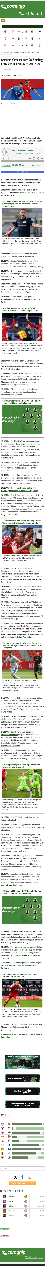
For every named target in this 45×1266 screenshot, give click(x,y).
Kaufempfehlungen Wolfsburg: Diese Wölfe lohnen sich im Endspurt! (21, 766)
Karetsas (12, 1197)
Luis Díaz (12, 1211)
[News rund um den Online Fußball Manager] (13, 6)
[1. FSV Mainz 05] (2, 1132)
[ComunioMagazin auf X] (37, 14)
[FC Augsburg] (2, 1157)
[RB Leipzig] (2, 1144)
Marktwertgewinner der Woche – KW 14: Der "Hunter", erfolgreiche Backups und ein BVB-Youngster (22, 645)
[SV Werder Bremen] (9, 1153)
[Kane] (4, 1201)
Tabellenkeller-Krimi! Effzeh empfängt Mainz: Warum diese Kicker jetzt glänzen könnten (21, 522)
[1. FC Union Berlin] (2, 1136)
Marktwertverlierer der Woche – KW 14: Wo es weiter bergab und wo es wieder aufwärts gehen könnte (22, 204)
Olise (11, 1206)
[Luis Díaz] (4, 1211)
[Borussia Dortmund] (2, 1149)
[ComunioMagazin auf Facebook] (41, 14)
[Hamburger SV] (9, 1149)
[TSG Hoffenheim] (9, 1140)
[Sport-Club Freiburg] (2, 1153)
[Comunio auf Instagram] (27, 14)
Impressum (28, 1256)
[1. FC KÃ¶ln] (2, 1140)
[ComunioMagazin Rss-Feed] (32, 14)
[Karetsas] (4, 1196)
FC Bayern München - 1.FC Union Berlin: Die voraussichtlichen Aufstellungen (21, 402)
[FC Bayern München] (26, 1201)
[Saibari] (4, 1215)
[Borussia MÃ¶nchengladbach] (9, 1144)
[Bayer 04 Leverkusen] (9, 1128)
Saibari (11, 1215)
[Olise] (4, 1206)
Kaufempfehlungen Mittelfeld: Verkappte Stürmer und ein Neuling (20, 975)
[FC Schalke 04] (9, 1157)
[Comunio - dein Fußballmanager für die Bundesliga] (21, 14)
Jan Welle (7, 69)
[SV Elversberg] (2, 1128)
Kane (11, 1201)
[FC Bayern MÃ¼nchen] (2, 1124)
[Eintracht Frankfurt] (9, 1136)
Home (2, 52)
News (7, 52)
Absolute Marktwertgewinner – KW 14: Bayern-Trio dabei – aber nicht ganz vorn (20, 309)
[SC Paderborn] (9, 1132)
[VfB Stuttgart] (9, 1124)
